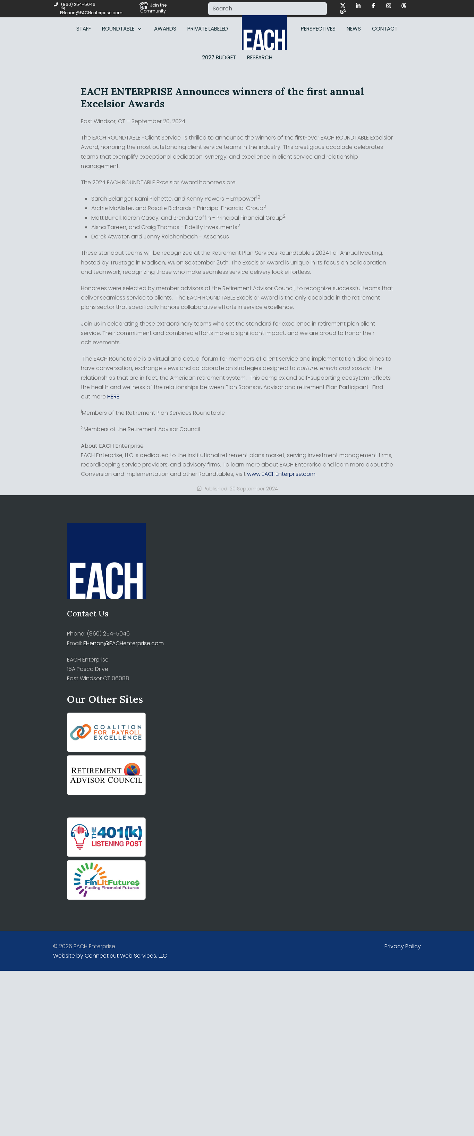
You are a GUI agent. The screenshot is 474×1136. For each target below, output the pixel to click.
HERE (113, 397)
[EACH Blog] (342, 12)
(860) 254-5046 (78, 4)
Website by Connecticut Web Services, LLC (110, 956)
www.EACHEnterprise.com (281, 474)
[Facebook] (373, 6)
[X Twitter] (342, 6)
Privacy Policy (402, 946)
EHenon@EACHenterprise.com (91, 13)
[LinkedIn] (358, 6)
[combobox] (267, 8)
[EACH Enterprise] (264, 28)
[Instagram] (388, 6)
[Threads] (403, 6)
